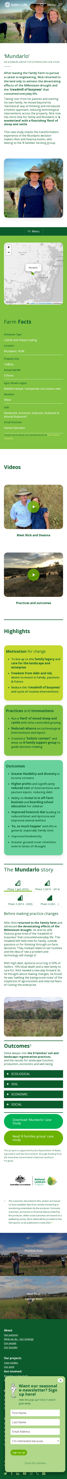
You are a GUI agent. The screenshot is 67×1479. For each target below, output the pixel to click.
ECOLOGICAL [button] (20, 1074)
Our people (10, 1343)
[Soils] (33, 418)
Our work (9, 1366)
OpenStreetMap (45, 303)
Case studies (11, 1362)
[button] (54, 4)
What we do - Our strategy (19, 1339)
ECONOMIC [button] (19, 1094)
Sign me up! (18, 1452)
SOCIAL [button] (16, 1104)
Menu (35, 231)
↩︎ (52, 1222)
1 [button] (30, 1045)
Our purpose (11, 1335)
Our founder (11, 1347)
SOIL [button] (14, 1084)
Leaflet (32, 303)
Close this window (35, 1463)
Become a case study (16, 1376)
